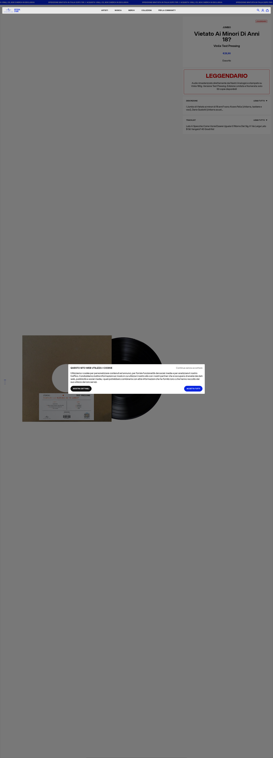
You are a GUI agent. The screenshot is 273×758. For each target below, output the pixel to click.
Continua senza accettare (189, 367)
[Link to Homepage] (12, 10)
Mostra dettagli (81, 388)
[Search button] (258, 10)
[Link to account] (262, 10)
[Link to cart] (267, 10)
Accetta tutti (193, 388)
